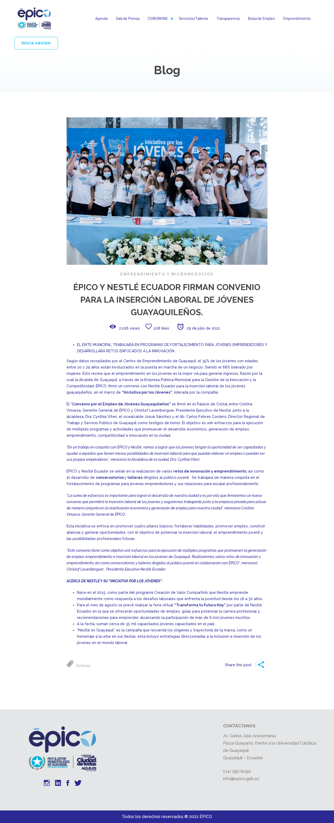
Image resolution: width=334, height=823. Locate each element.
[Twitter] (78, 784)
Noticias (83, 666)
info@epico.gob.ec (241, 778)
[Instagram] (47, 784)
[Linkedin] (58, 784)
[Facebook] (67, 784)
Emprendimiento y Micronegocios (167, 274)
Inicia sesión (36, 43)
